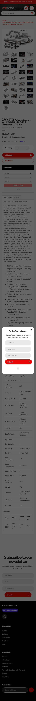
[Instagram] (18, 369)
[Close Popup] (31, 329)
